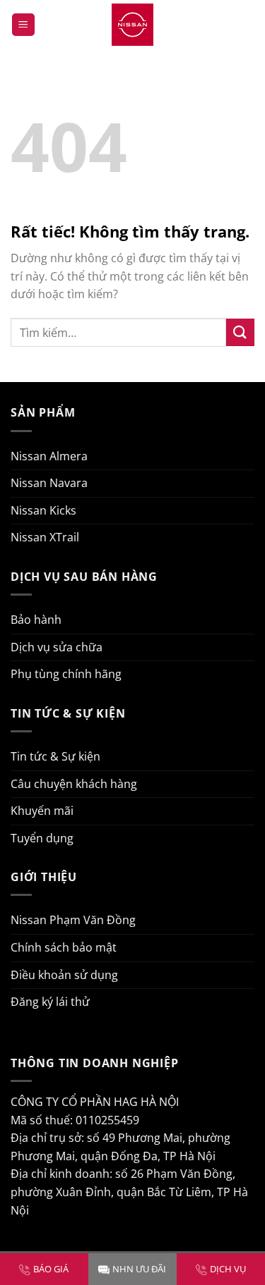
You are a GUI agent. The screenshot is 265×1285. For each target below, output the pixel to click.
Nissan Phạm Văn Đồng (73, 920)
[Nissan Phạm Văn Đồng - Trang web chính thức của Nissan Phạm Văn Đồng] (133, 25)
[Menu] (23, 25)
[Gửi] (240, 332)
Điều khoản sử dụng (64, 975)
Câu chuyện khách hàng (74, 784)
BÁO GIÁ (51, 1268)
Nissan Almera (49, 456)
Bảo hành (36, 619)
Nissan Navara (49, 483)
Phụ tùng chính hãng (66, 674)
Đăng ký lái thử (50, 1001)
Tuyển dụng (42, 838)
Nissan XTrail (45, 537)
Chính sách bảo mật (64, 947)
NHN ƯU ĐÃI (139, 1268)
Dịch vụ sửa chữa (56, 647)
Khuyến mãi (42, 810)
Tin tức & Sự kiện (55, 756)
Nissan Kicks (43, 510)
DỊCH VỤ (228, 1268)
